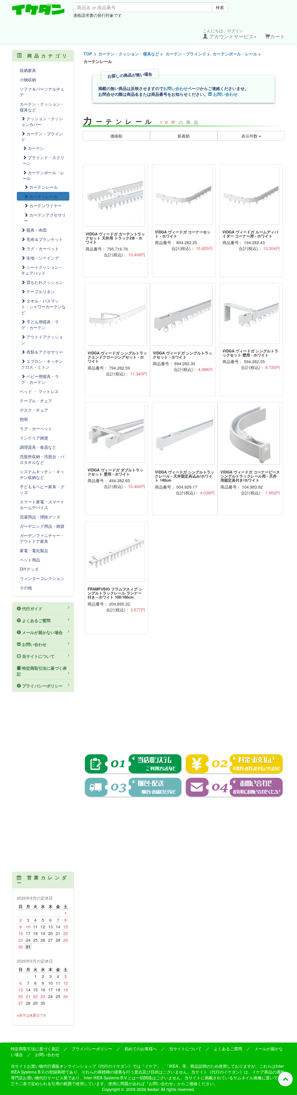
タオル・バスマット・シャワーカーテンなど (43, 306)
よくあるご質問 (35, 620)
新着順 (184, 136)
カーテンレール (43, 187)
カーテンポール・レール (235, 54)
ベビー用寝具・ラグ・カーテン (40, 379)
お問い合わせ (175, 88)
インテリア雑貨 (34, 438)
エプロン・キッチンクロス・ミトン (42, 364)
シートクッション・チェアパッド (42, 270)
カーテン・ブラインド (186, 54)
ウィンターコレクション (42, 578)
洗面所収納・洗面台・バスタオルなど (42, 459)
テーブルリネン (40, 291)
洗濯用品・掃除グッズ (40, 517)
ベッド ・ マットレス (39, 391)
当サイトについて (38, 656)
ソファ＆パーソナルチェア (42, 92)
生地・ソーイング (42, 258)
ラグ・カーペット (42, 248)
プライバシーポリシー (42, 686)
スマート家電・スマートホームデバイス (42, 504)
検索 (220, 7)
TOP (88, 54)
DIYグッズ (29, 569)
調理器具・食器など (38, 447)
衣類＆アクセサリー (44, 352)
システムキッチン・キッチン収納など (42, 474)
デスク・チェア (34, 410)
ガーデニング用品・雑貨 (42, 526)
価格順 (116, 136)
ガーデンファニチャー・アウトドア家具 (42, 538)
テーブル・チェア (36, 401)
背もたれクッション (44, 282)
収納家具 (28, 70)
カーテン (35, 148)
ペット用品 (30, 560)
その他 (26, 587)
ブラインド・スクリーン (43, 160)
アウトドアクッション (42, 339)
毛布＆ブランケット (44, 239)
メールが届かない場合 (42, 632)
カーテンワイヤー (45, 205)
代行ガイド (31, 608)
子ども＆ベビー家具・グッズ (42, 489)
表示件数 (250, 136)
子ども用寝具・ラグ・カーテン (40, 324)
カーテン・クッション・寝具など (128, 54)
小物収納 (28, 79)
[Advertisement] (184, 698)
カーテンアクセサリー (45, 218)
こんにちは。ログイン (228, 34)
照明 (24, 419)
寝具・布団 (36, 230)
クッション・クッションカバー (42, 121)
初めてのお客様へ (140, 1048)
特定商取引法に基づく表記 (42, 671)
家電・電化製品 (34, 550)
